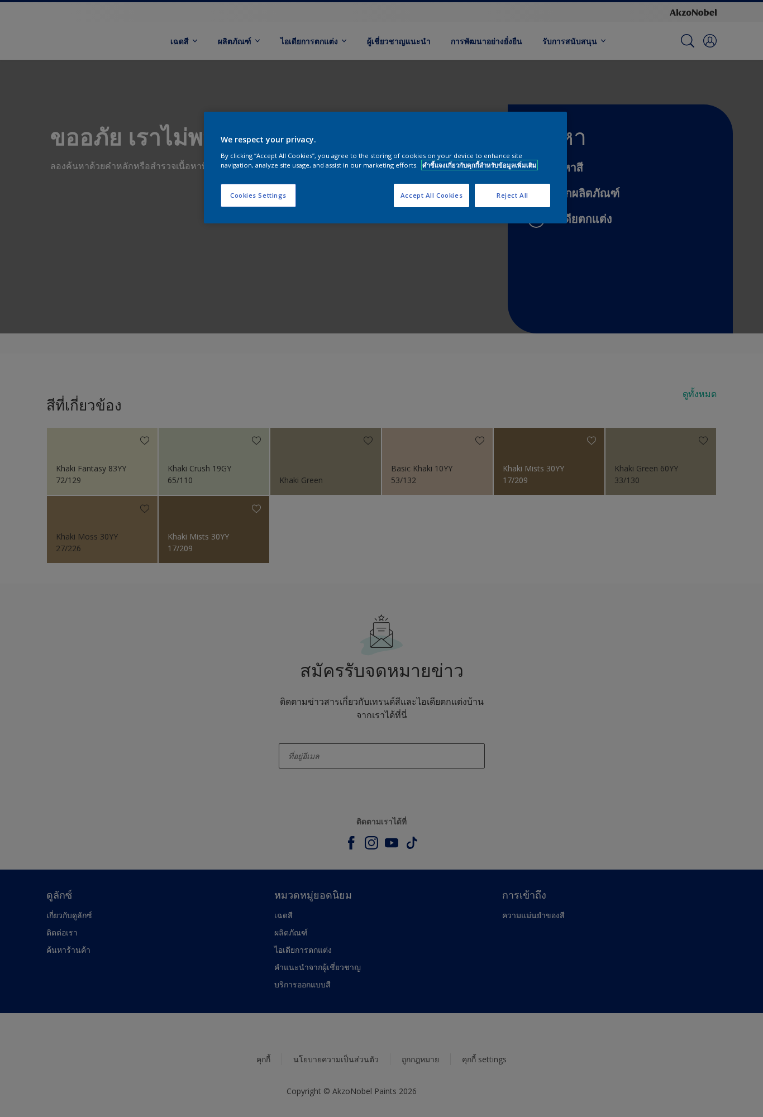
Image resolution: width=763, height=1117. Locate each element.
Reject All (512, 195)
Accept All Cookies (431, 195)
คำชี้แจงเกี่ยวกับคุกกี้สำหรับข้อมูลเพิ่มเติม (479, 165)
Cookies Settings (258, 195)
